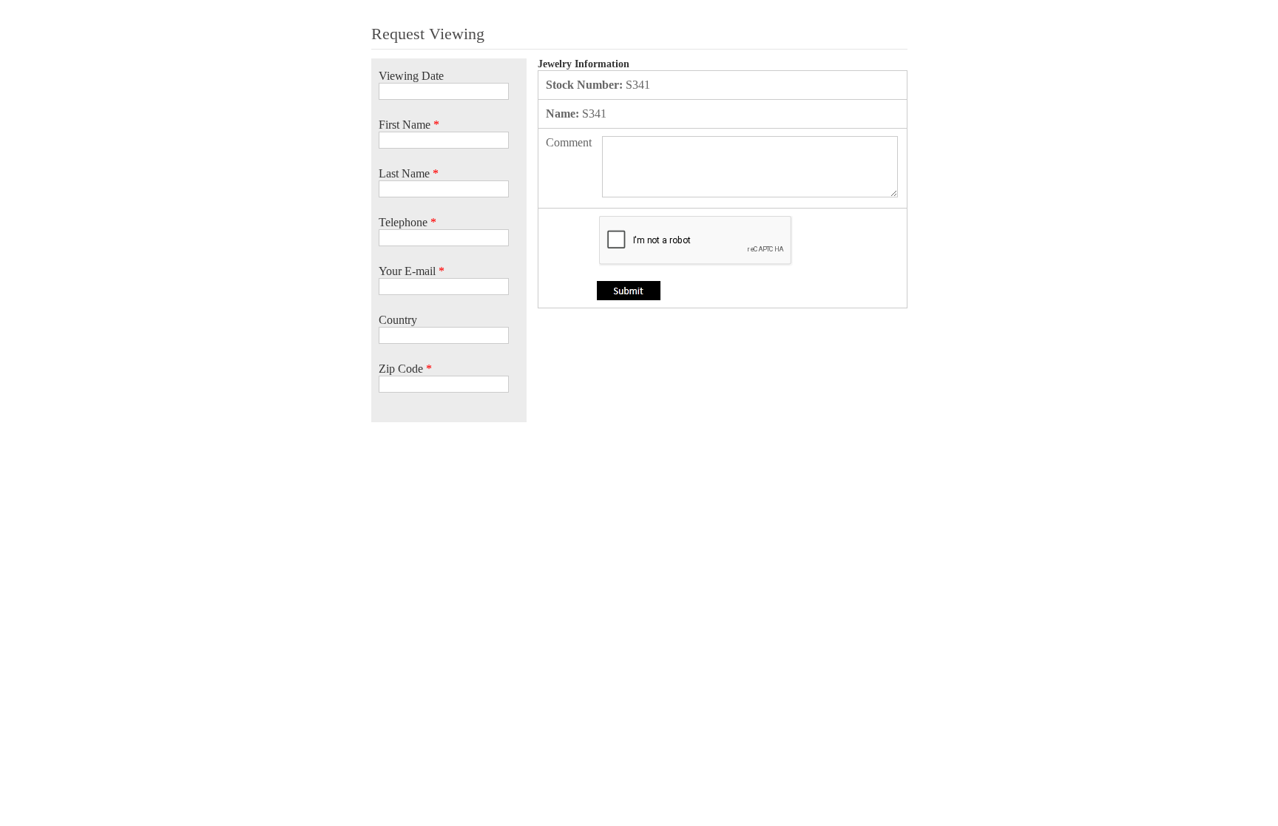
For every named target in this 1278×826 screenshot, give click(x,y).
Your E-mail (411, 271)
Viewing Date (411, 76)
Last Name (409, 173)
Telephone (407, 222)
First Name (409, 124)
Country (398, 320)
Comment (569, 142)
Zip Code (405, 368)
